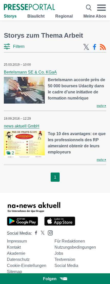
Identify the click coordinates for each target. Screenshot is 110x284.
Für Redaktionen (69, 241)
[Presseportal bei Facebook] (34, 233)
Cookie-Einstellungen (26, 265)
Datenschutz (18, 259)
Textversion (64, 259)
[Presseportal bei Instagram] (49, 232)
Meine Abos (94, 16)
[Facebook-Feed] (94, 47)
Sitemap (14, 271)
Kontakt (14, 247)
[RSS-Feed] (103, 47)
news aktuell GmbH (21, 126)
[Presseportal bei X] (41, 233)
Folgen (50, 279)
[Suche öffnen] (89, 7)
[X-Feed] (86, 47)
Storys (10, 16)
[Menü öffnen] (101, 7)
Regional (64, 16)
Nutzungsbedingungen (75, 247)
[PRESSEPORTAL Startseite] (29, 7)
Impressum (17, 241)
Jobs (58, 253)
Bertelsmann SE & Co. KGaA (30, 72)
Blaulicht (36, 16)
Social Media (66, 265)
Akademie (16, 253)
